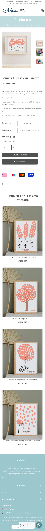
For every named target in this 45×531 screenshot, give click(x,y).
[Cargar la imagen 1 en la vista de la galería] (40, 43)
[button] (21, 10)
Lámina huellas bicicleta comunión (22, 379)
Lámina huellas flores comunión (22, 257)
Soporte (6, 123)
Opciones (7, 130)
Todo (7, 25)
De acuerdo (18, 527)
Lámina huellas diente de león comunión (22, 441)
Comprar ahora (20, 162)
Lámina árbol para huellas (22, 318)
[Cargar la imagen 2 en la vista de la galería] (40, 51)
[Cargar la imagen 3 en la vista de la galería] (40, 60)
